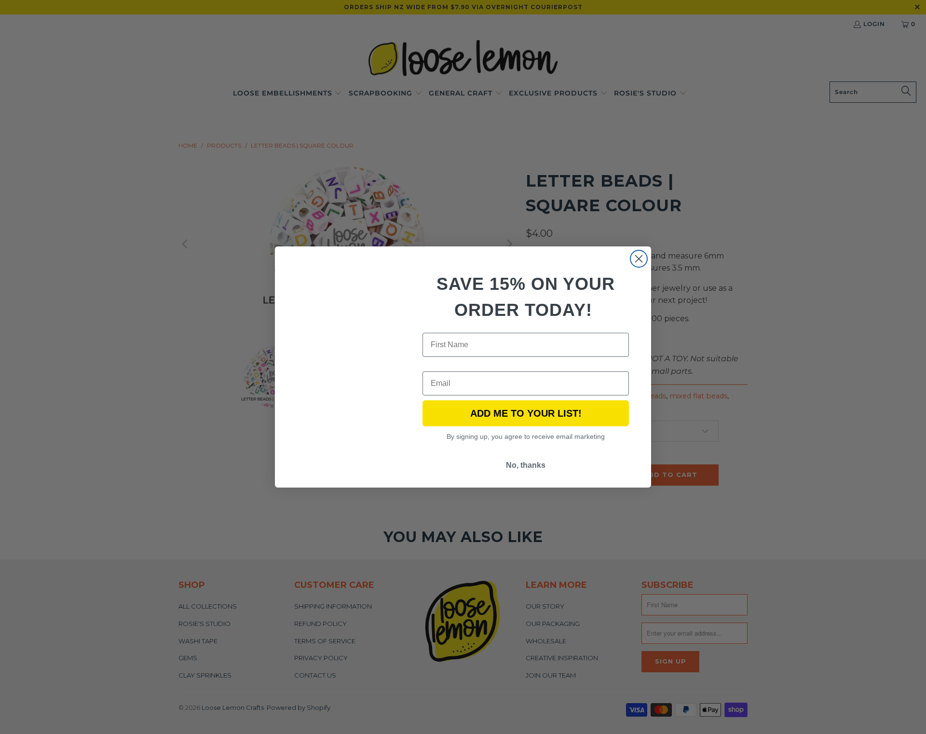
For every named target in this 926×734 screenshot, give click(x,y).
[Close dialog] (638, 258)
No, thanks (525, 465)
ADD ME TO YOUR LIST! (526, 413)
